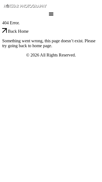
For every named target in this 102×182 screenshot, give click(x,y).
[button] (51, 13)
